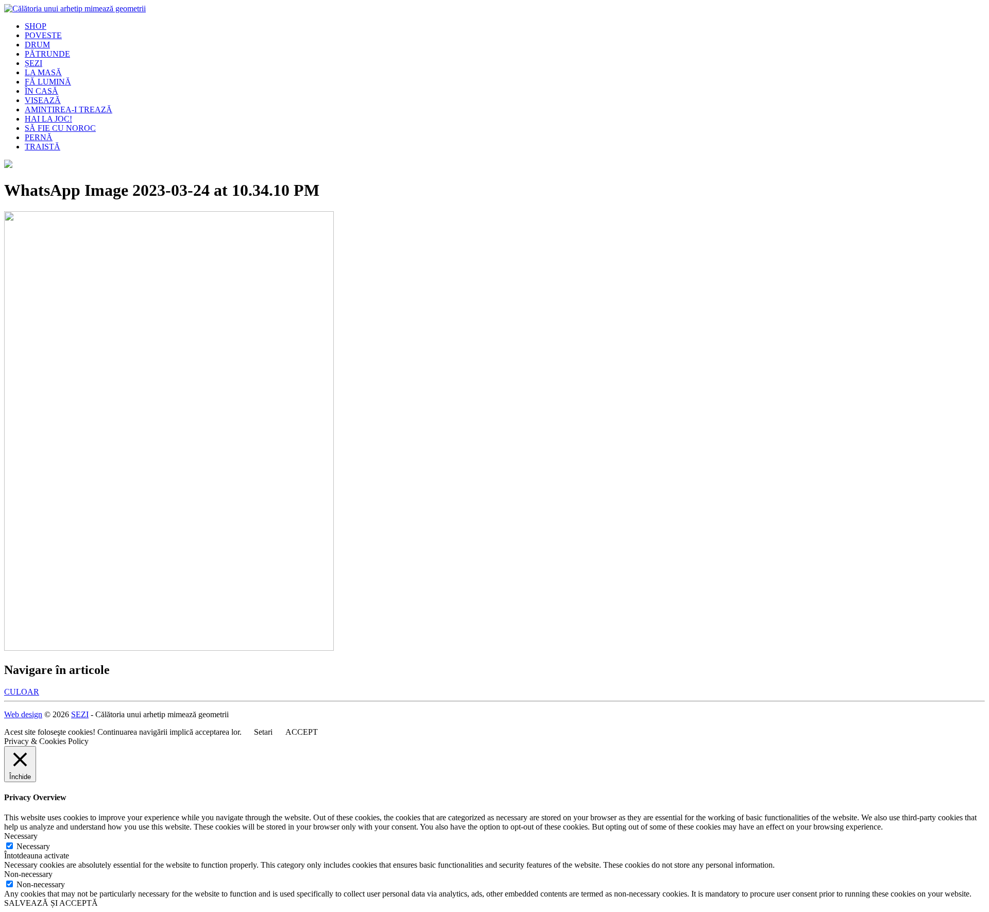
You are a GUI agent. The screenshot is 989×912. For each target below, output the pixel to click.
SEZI (80, 714)
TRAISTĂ (42, 146)
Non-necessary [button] (28, 874)
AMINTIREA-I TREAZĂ (68, 109)
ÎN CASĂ (41, 91)
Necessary (33, 846)
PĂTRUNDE (47, 53)
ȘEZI (33, 63)
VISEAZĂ (43, 100)
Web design (23, 714)
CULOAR (21, 691)
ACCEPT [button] (301, 732)
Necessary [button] (21, 836)
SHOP (35, 26)
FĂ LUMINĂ (48, 81)
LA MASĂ (43, 72)
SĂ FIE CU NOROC (60, 128)
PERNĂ (39, 137)
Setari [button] (263, 732)
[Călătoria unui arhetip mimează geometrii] (75, 8)
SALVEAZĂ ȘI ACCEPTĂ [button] (51, 903)
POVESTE (43, 35)
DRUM (37, 44)
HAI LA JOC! (48, 118)
